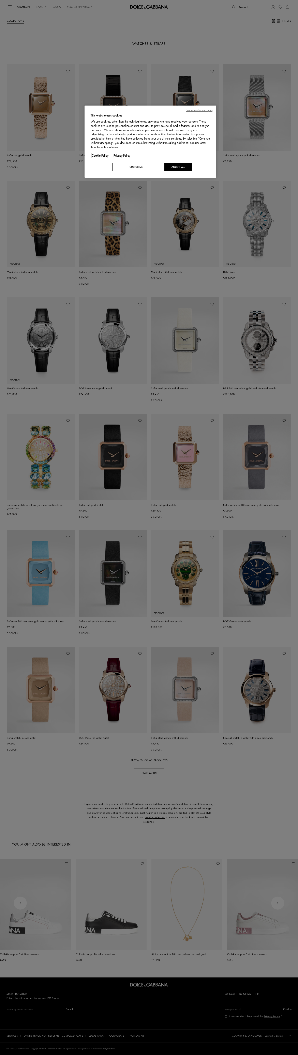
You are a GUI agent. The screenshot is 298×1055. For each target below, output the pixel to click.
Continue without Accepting (199, 110)
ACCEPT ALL (178, 167)
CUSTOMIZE (136, 167)
